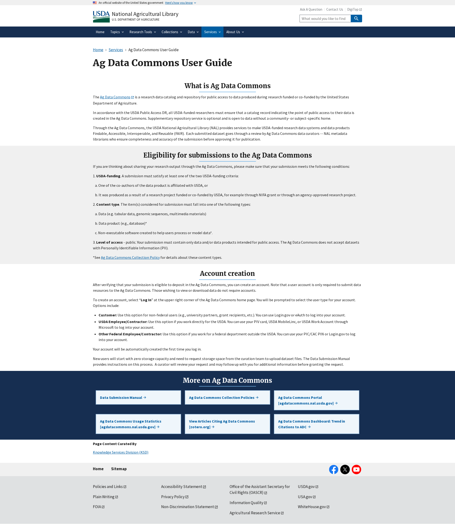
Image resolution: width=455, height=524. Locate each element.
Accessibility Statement (181, 486)
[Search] (356, 18)
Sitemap (119, 468)
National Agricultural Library (145, 13)
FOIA (97, 506)
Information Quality (246, 502)
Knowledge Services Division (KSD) (120, 452)
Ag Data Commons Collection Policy (130, 257)
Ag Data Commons (115, 97)
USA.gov (305, 496)
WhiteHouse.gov (312, 506)
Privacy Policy (173, 496)
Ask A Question (311, 9)
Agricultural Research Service (255, 512)
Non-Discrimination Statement (187, 506)
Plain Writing (103, 496)
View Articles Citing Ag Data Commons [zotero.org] (222, 424)
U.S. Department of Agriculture (135, 19)
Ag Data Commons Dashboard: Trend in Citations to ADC (311, 424)
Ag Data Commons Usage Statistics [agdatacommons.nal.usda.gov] (130, 424)
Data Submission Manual (121, 397)
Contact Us (334, 9)
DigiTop (353, 9)
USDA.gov (306, 486)
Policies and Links (108, 486)
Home (98, 468)
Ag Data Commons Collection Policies (222, 397)
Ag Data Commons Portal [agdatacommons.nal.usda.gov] (306, 400)
